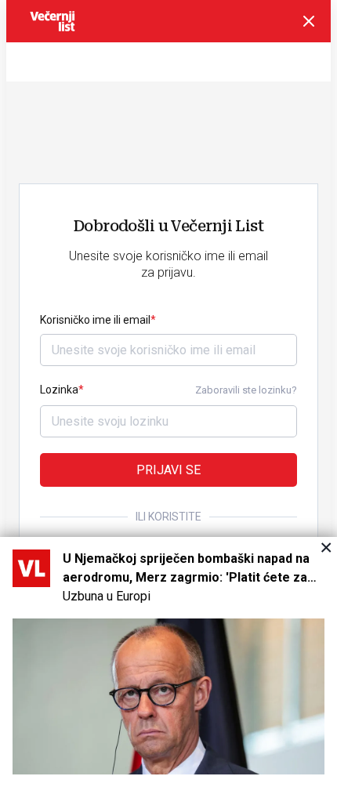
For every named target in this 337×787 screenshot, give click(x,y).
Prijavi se (168, 469)
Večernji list (52, 21)
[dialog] (168, 662)
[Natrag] (308, 21)
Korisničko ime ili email (95, 320)
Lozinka (59, 389)
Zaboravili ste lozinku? (246, 390)
